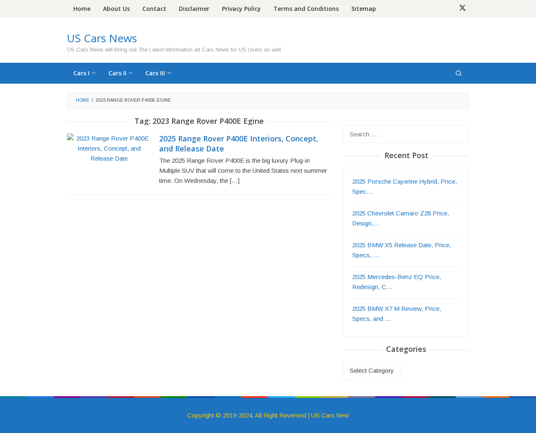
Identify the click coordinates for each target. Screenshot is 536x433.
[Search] (458, 73)
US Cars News (102, 38)
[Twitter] (462, 9)
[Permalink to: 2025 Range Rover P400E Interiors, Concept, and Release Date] (109, 147)
